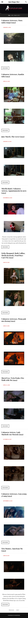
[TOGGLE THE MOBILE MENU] (2, 2)
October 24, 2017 (7, 439)
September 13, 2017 (8, 500)
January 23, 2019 (7, 141)
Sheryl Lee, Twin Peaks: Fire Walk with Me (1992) (12, 379)
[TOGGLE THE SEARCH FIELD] (26, 2)
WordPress (17, 615)
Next (17, 610)
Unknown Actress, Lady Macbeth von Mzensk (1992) (12, 433)
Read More (5, 68)
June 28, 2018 (6, 262)
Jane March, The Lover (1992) (12, 136)
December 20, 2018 (7, 197)
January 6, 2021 (7, 27)
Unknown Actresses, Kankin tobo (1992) (12, 75)
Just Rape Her (14, 2)
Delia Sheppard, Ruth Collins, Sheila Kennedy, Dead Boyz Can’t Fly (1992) (13, 255)
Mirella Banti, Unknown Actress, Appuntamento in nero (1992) (13, 190)
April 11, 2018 (6, 385)
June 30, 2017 (6, 555)
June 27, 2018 (6, 325)
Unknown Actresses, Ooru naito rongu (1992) (11, 21)
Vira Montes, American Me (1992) (12, 549)
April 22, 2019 (6, 81)
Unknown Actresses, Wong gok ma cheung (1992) (13, 320)
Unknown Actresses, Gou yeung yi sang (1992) (14, 495)
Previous (11, 610)
